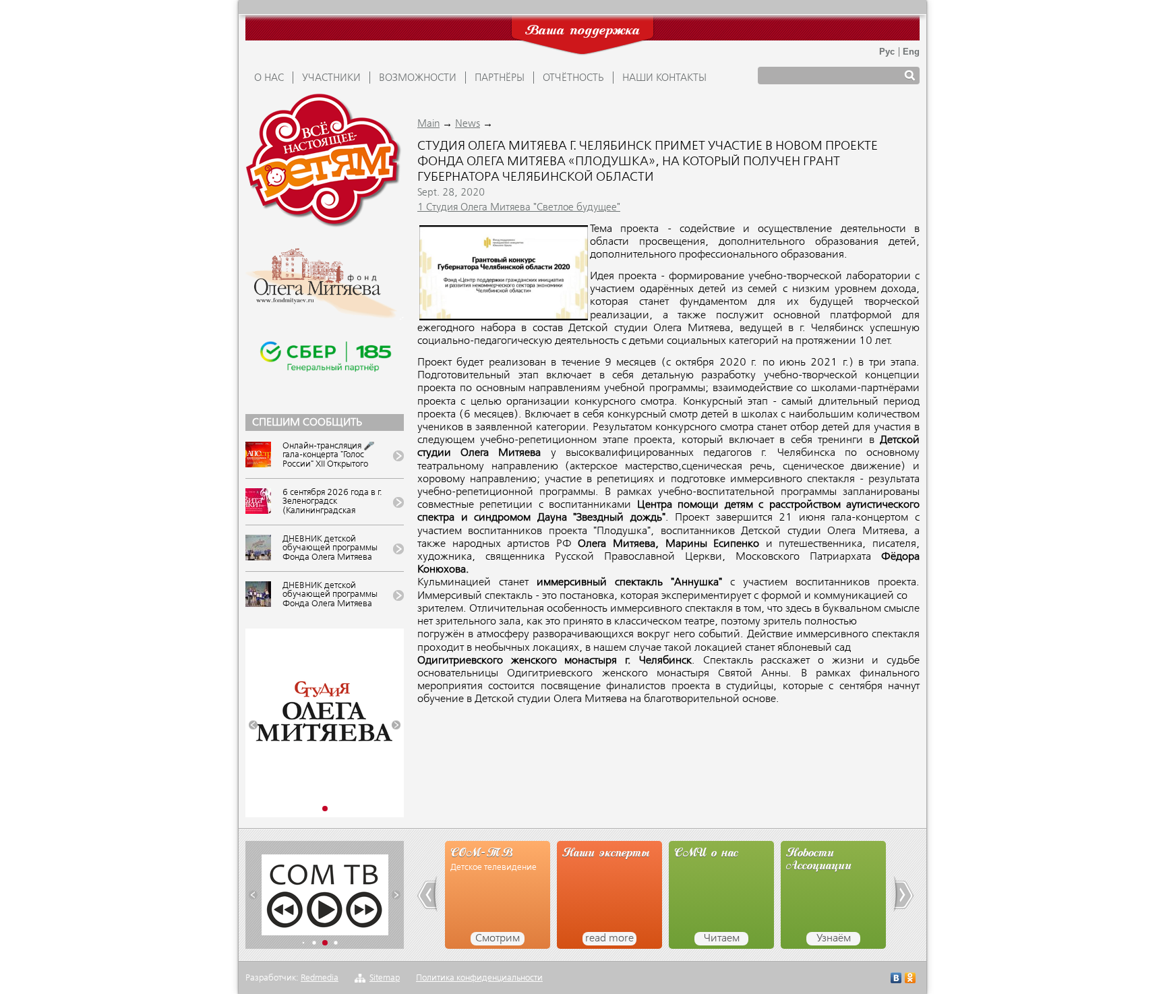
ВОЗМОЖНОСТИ (417, 78)
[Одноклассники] (910, 979)
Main (428, 124)
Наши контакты (664, 78)
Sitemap (384, 978)
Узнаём (833, 938)
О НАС (269, 78)
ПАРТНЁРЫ (500, 78)
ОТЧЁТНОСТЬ (573, 78)
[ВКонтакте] (896, 979)
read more (609, 938)
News (467, 124)
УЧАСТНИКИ (331, 78)
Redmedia (319, 978)
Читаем (722, 938)
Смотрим (497, 938)
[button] (253, 725)
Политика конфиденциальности (479, 978)
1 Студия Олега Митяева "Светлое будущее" (518, 207)
